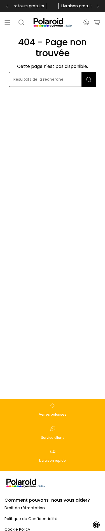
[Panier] (97, 22)
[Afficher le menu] (7, 22)
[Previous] (7, 6)
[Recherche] (89, 79)
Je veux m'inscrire (52, 510)
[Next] (98, 6)
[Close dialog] (95, 438)
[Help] (96, 525)
